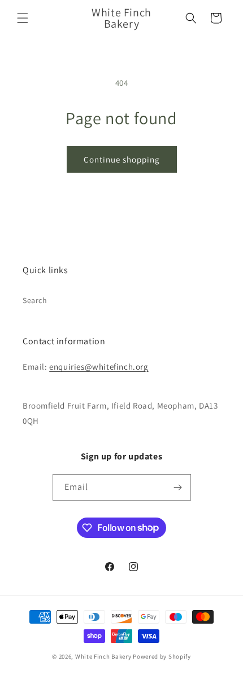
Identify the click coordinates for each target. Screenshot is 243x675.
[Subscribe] (178, 487)
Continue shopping (122, 159)
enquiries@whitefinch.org (98, 366)
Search (35, 300)
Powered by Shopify (162, 656)
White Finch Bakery (103, 656)
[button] (22, 18)
